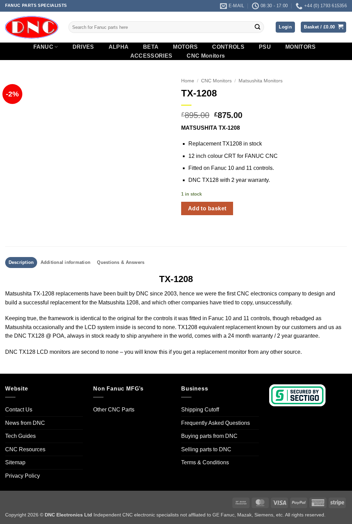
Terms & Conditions (205, 462)
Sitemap (15, 462)
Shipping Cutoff (200, 409)
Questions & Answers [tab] (120, 262)
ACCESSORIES (151, 56)
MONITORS (300, 47)
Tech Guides (20, 436)
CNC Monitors (206, 56)
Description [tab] (21, 262)
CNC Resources (25, 449)
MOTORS (185, 47)
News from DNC (25, 423)
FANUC (43, 47)
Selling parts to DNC (206, 449)
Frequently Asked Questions (215, 423)
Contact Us (18, 409)
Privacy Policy (22, 476)
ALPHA (119, 47)
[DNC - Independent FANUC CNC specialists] (31, 27)
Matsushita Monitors (261, 80)
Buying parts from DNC (209, 436)
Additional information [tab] (66, 262)
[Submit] (257, 27)
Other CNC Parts (113, 409)
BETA (150, 47)
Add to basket (207, 208)
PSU (265, 47)
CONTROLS (228, 47)
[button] (285, 27)
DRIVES (83, 47)
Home (187, 80)
